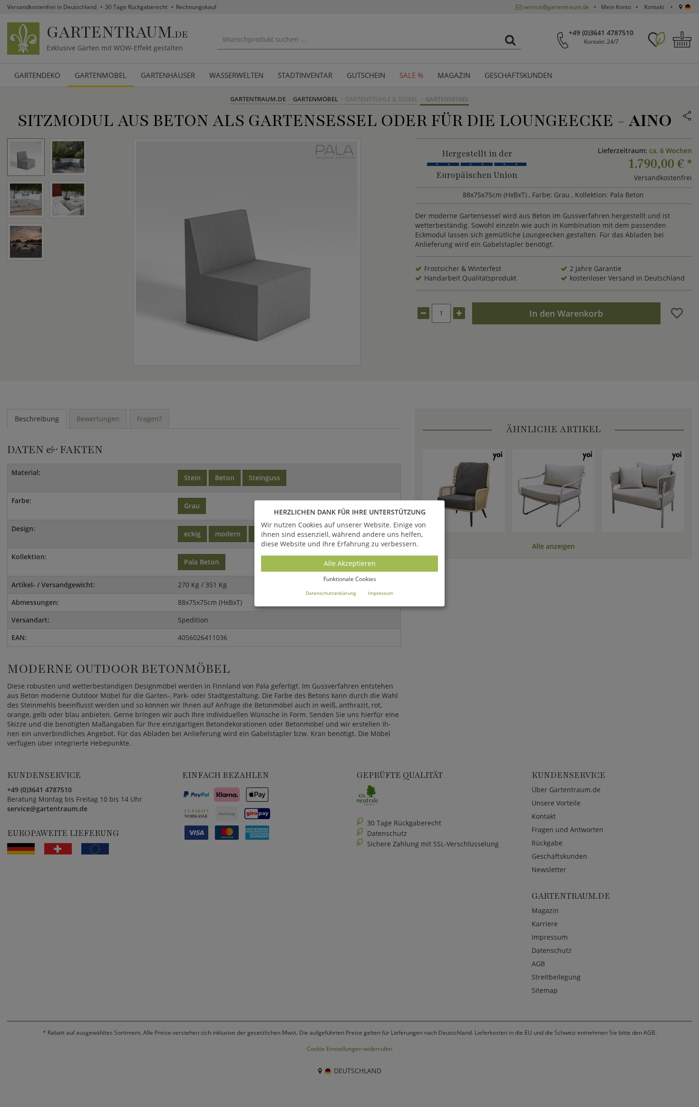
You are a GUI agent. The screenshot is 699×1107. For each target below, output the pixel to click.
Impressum (380, 593)
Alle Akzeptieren (350, 563)
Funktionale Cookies (349, 579)
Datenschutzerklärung (331, 593)
